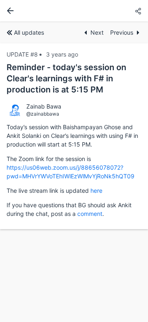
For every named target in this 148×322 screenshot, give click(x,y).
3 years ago (62, 54)
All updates (29, 32)
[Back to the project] (8, 10)
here (96, 190)
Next (97, 32)
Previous (121, 32)
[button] (138, 11)
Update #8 (22, 54)
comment (89, 213)
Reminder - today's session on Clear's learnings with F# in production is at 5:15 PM (66, 78)
